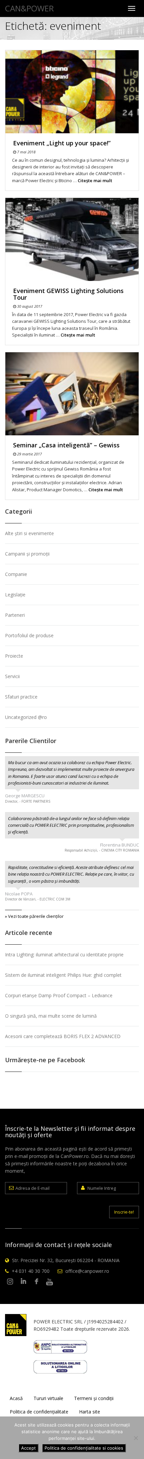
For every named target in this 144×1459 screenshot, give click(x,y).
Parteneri (15, 615)
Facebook (36, 1281)
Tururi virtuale (48, 1398)
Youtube (49, 1281)
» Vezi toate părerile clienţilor (34, 916)
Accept (28, 1448)
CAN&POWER (29, 8)
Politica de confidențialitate (39, 1411)
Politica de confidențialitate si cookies (84, 1448)
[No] (135, 1438)
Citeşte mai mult (95, 180)
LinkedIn (23, 1281)
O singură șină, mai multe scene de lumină (51, 1016)
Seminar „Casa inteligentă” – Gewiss (66, 445)
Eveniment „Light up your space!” (62, 143)
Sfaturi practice (21, 697)
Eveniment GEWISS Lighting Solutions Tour (68, 294)
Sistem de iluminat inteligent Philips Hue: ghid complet (63, 975)
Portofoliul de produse (29, 635)
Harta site (89, 1411)
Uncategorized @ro (26, 717)
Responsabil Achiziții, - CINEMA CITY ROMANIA (102, 850)
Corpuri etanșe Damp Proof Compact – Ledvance (59, 995)
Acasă (16, 1398)
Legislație (15, 594)
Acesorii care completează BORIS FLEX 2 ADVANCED (63, 1036)
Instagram (10, 1281)
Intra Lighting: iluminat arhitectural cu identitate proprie (64, 954)
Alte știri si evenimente (29, 533)
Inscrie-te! (124, 1212)
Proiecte (14, 656)
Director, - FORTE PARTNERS (27, 801)
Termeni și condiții (94, 1398)
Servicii (12, 676)
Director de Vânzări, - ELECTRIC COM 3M (37, 899)
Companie (16, 574)
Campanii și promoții (27, 554)
